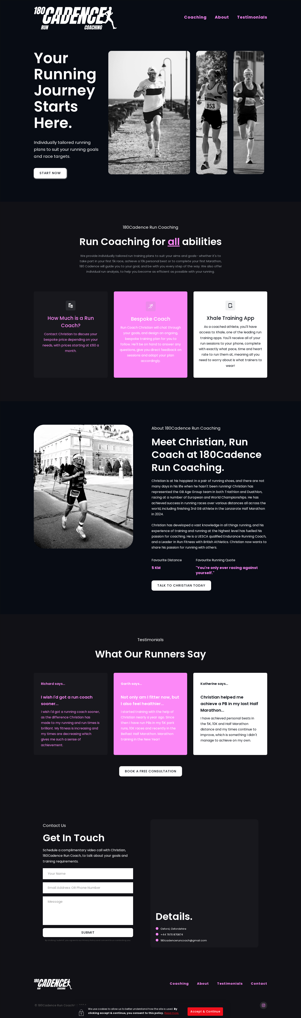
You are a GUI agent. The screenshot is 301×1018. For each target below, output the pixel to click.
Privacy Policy (89, 940)
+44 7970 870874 (172, 934)
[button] (205, 1011)
